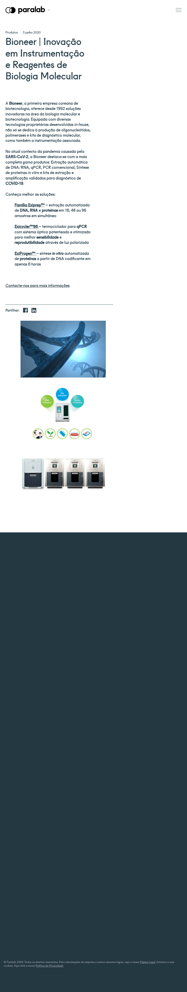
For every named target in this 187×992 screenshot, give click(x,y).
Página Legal (147, 962)
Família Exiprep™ (29, 205)
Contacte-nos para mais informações (37, 285)
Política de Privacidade (49, 965)
